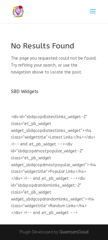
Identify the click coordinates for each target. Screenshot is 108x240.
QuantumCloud (73, 232)
